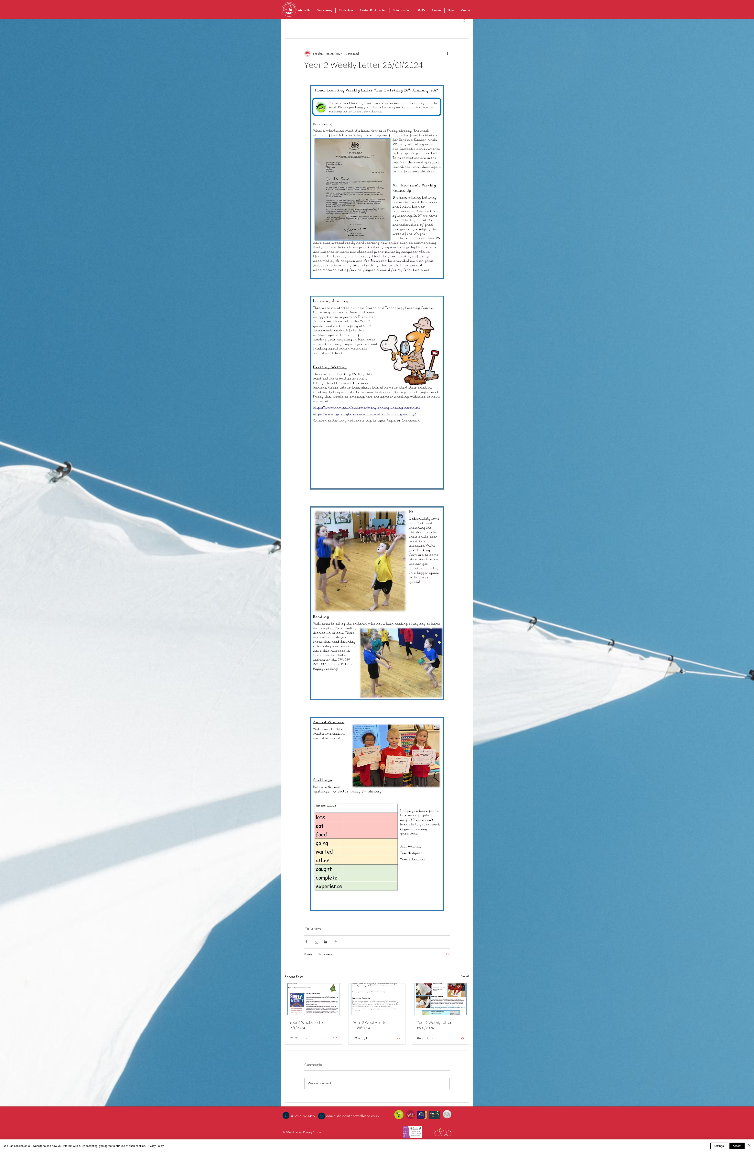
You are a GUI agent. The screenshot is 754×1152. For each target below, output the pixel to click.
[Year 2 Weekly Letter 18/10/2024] (440, 999)
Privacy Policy (155, 1146)
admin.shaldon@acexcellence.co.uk (353, 1116)
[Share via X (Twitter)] (316, 942)
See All (465, 976)
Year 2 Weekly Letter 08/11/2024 (370, 1025)
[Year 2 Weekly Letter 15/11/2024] (313, 999)
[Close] (749, 1146)
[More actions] (447, 53)
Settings (719, 1146)
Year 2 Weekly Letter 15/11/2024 (307, 1025)
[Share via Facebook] (306, 942)
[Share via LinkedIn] (325, 942)
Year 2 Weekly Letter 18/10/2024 (434, 1025)
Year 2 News (313, 928)
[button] (464, 20)
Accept (737, 1146)
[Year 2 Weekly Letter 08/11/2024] (377, 999)
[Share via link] (335, 942)
